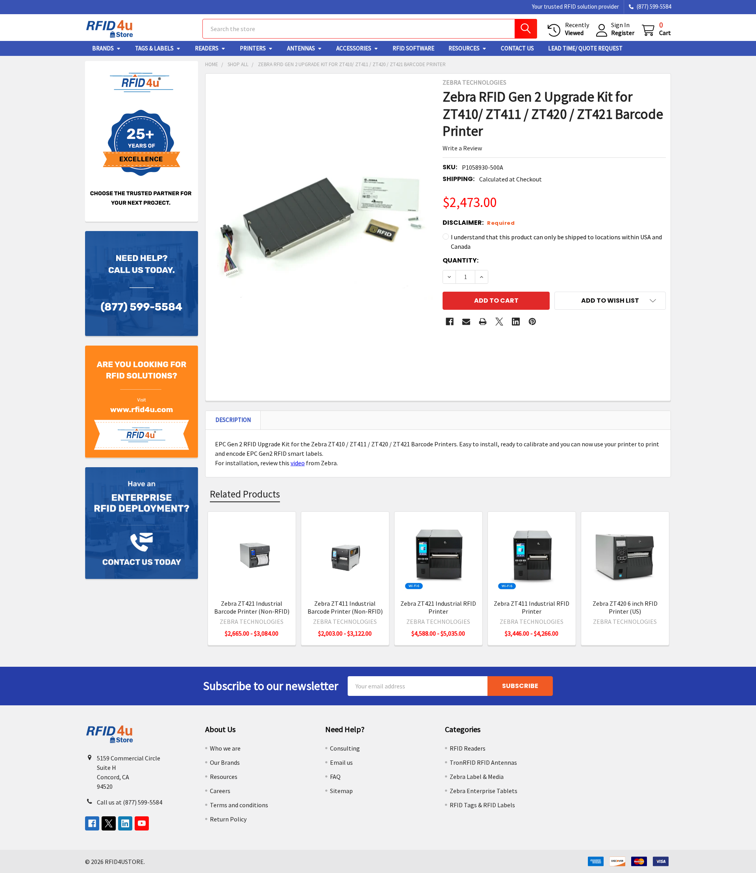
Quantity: (460, 260)
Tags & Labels (154, 48)
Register (622, 33)
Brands (103, 48)
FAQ (335, 777)
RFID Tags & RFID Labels (482, 805)
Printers (253, 48)
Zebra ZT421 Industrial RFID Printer (438, 607)
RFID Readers (467, 748)
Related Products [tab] (245, 494)
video (298, 463)
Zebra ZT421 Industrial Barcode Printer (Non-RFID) (251, 607)
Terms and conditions (239, 805)
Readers (207, 48)
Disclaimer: (479, 222)
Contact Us (517, 48)
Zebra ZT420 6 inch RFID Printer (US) (625, 607)
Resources (464, 48)
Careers (220, 791)
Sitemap (341, 791)
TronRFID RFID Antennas (483, 762)
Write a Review (462, 148)
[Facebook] (450, 321)
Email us (341, 762)
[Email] (466, 321)
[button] (610, 301)
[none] (322, 225)
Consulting (345, 748)
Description (233, 420)
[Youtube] (142, 823)
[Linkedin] (516, 321)
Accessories (353, 48)
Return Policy (228, 819)
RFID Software (413, 48)
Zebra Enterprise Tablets (483, 791)
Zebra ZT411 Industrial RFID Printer (531, 607)
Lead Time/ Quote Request (585, 48)
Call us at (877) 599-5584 (129, 802)
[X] (499, 321)
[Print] (483, 321)
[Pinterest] (532, 321)
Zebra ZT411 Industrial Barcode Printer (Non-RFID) (345, 607)
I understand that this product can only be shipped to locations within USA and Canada (556, 241)
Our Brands (225, 762)
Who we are (225, 748)
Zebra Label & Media (477, 777)
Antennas (301, 48)
